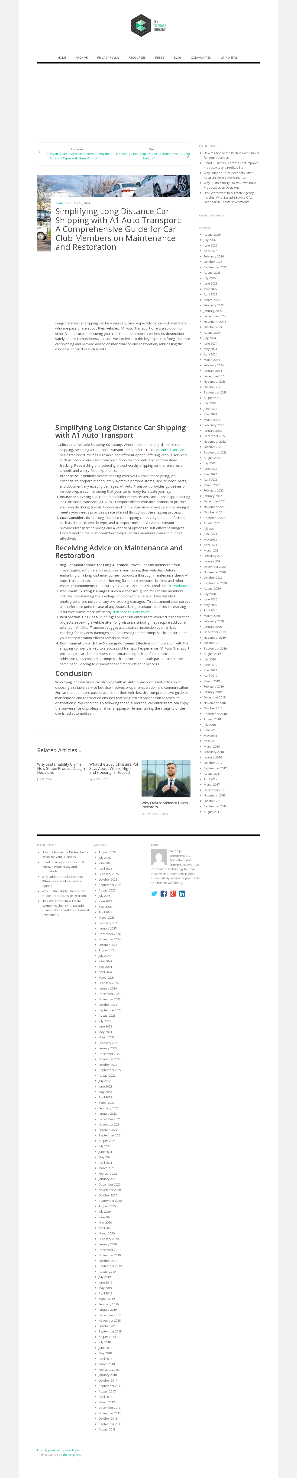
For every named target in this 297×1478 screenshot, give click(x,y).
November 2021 (215, 507)
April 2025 (210, 294)
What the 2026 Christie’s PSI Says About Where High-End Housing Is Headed (113, 768)
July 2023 (210, 403)
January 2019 (213, 692)
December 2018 (215, 697)
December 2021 (215, 501)
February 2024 (214, 365)
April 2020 (210, 610)
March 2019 (212, 681)
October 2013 (213, 801)
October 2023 (213, 387)
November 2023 (215, 381)
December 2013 (215, 790)
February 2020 (214, 621)
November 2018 (215, 703)
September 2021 (215, 518)
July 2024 (210, 338)
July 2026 (210, 240)
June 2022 (210, 468)
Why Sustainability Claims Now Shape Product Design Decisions (61, 768)
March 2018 (212, 746)
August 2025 (212, 272)
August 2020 (212, 588)
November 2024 (215, 322)
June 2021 (210, 534)
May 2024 (210, 349)
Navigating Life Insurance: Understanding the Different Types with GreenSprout (78, 156)
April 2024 (210, 354)
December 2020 (215, 567)
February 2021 (214, 556)
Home (62, 57)
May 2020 (210, 605)
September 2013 (215, 806)
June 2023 (210, 409)
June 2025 (210, 283)
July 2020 (210, 594)
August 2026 (212, 234)
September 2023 (215, 392)
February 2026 (214, 256)
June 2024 (210, 343)
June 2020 (210, 599)
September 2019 (215, 648)
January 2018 (213, 757)
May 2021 (210, 539)
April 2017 (210, 779)
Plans (59, 203)
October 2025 (213, 262)
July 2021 (210, 528)
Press (159, 57)
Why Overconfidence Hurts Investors (165, 805)
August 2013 (212, 812)
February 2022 (214, 490)
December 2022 (215, 436)
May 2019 (210, 670)
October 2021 (213, 512)
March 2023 (212, 420)
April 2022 (210, 479)
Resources (137, 57)
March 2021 (212, 550)
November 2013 (215, 795)
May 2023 (210, 414)
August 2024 (212, 332)
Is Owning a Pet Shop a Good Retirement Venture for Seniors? (153, 156)
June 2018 (210, 730)
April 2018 (210, 741)
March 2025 (212, 300)
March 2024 (212, 360)
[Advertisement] (148, 102)
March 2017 (212, 784)
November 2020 (215, 572)
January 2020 (213, 627)
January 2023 (213, 430)
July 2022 (210, 463)
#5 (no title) (229, 57)
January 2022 (213, 496)
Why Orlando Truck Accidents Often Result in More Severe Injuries (229, 175)
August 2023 (212, 398)
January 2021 (213, 561)
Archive (82, 57)
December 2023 (215, 376)
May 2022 (210, 474)
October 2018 (213, 708)
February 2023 (214, 425)
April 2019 (210, 675)
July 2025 (210, 278)
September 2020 (215, 583)
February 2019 (214, 686)
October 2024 (213, 327)
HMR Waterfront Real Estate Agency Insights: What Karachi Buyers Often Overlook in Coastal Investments (229, 197)
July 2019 (210, 659)
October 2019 (213, 643)
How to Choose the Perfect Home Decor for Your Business (65, 854)
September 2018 (215, 714)
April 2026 (210, 251)
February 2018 (214, 752)
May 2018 (210, 735)
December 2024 (215, 316)
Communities (201, 57)
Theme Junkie (71, 1455)
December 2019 (215, 632)
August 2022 (212, 458)
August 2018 (212, 719)
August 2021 (212, 523)
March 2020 (212, 616)
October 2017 (213, 763)
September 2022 (215, 452)
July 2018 (210, 725)
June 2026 (210, 245)
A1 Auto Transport (171, 449)
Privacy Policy (108, 57)
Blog (177, 57)
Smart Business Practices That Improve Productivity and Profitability (231, 165)
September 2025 (215, 267)
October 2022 (213, 447)
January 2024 (213, 370)
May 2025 (210, 289)
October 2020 (213, 577)
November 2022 (215, 441)
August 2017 (212, 773)
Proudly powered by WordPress (58, 1450)
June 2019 (210, 665)
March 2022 (212, 485)
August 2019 (212, 654)
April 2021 (210, 545)
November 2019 (215, 637)
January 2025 (213, 311)
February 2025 (214, 305)
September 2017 (215, 768)
